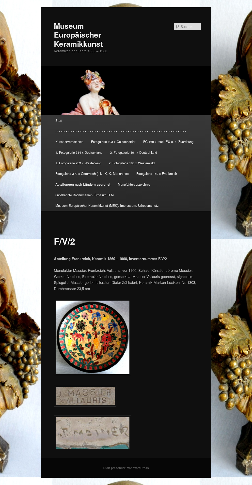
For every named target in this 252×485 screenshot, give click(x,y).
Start (58, 120)
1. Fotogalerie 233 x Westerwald (78, 163)
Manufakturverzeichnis (134, 184)
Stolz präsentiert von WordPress (126, 468)
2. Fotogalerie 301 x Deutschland (133, 152)
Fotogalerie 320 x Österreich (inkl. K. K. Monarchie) (92, 173)
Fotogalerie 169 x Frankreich (156, 173)
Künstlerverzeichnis (69, 141)
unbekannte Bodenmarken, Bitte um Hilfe (84, 195)
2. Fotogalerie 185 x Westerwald (132, 163)
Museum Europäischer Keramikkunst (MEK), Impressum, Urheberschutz (107, 205)
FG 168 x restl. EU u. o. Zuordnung (168, 141)
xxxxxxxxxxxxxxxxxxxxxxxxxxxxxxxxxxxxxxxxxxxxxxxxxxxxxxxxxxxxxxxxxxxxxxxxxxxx (120, 131)
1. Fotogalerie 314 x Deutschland (78, 152)
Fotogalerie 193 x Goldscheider (113, 141)
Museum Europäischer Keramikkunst (78, 34)
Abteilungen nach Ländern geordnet (82, 184)
